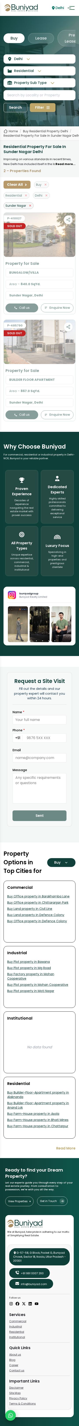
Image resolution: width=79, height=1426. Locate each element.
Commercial (17, 1321)
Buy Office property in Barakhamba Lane (38, 896)
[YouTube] (36, 1304)
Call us (24, 307)
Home (13, 131)
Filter (39, 107)
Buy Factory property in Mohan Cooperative (30, 976)
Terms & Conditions (22, 1403)
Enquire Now (59, 307)
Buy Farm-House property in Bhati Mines (37, 1120)
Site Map (15, 1393)
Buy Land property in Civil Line (29, 908)
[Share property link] (68, 219)
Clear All (17, 185)
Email (17, 750)
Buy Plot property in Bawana (28, 962)
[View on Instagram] (18, 624)
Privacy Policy (18, 1398)
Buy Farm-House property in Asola (33, 1113)
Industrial (15, 1326)
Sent (40, 815)
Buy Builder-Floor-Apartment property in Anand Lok (38, 1105)
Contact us (16, 1370)
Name (18, 712)
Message (20, 770)
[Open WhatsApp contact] (10, 1415)
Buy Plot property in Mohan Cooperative (37, 984)
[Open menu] (71, 8)
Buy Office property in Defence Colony (37, 921)
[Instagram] (11, 1304)
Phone (19, 730)
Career (13, 1365)
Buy (14, 38)
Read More (65, 1148)
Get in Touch (48, 1201)
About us (15, 1354)
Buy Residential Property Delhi (45, 131)
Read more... (65, 164)
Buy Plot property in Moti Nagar (30, 991)
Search (15, 107)
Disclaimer (16, 1388)
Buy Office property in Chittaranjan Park (37, 902)
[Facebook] (17, 1304)
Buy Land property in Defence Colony (35, 915)
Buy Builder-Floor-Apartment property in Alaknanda (38, 1094)
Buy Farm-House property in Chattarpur (37, 1126)
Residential (16, 1332)
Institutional (17, 1337)
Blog (12, 1360)
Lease (41, 38)
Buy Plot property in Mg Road (29, 968)
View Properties (19, 1201)
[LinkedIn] (30, 1304)
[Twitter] (24, 1304)
